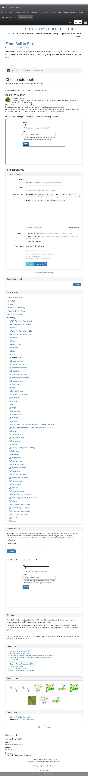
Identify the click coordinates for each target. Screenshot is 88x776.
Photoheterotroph (17, 461)
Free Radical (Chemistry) (19, 394)
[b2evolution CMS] (44, 726)
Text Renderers (74, 228)
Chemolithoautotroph (18, 364)
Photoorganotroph (17, 481)
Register (78, 22)
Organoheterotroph (17, 438)
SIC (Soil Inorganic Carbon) (20, 504)
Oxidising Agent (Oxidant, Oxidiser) (23, 448)
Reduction (14, 501)
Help (47, 770)
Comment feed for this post (44, 273)
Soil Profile (14, 518)
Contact (42, 770)
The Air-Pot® (56, 12)
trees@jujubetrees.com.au (14, 744)
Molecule (14, 421)
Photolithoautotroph (17, 464)
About (10, 12)
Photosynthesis (16, 484)
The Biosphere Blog (9, 17)
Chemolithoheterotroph (19, 368)
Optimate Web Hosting (47, 766)
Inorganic (14, 401)
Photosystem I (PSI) (16, 666)
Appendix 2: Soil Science (16, 311)
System (13, 521)
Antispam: (19, 246)
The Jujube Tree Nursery (10, 7)
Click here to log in (31, 183)
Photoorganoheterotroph (19, 478)
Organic (10, 66)
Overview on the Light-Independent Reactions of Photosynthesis (31, 655)
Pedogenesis (15, 451)
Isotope (13, 408)
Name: (21, 180)
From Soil (11, 301)
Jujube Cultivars (22, 12)
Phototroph (15, 488)
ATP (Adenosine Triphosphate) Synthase (23, 662)
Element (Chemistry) (18, 391)
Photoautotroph (16, 458)
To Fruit (10, 304)
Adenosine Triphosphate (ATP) (21, 334)
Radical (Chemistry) (17, 491)
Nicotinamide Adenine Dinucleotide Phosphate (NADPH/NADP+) (32, 428)
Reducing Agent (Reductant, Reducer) (24, 498)
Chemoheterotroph (17, 361)
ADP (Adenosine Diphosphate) (21, 321)
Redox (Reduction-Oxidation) (21, 494)
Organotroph (15, 441)
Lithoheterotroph (16, 414)
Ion (12, 404)
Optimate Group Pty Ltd (49, 759)
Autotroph (14, 348)
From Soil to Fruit (25, 17)
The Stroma (14, 660)
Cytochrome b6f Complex (18, 668)
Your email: (11, 543)
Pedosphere (15, 454)
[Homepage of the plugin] (36, 194)
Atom (13, 341)
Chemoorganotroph (17, 381)
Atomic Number (16, 344)
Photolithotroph (16, 471)
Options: (20, 233)
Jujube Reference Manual (73, 12)
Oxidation (14, 444)
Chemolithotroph (16, 371)
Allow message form (34, 236)
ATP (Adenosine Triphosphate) (21, 324)
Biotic (13, 351)
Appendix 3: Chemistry (16, 314)
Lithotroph (14, 418)
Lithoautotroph (16, 411)
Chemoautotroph (17, 358)
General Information (15, 297)
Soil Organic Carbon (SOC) (20, 514)
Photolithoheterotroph (18, 468)
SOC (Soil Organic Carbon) (20, 508)
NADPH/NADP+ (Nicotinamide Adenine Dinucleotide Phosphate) (32, 424)
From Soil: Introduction (23, 717)
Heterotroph (15, 398)
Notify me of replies (34, 241)
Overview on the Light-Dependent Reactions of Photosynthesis (31, 657)
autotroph (39, 83)
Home (3, 12)
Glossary (28, 70)
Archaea (14, 338)
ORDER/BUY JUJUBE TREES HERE (52, 29)
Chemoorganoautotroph (19, 374)
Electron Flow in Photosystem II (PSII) (22, 670)
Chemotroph (15, 384)
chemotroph (29, 83)
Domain (13, 388)
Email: (21, 187)
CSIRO (13, 354)
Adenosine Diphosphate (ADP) (21, 331)
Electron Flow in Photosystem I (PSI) (22, 664)
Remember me (33, 233)
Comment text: (18, 195)
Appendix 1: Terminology (16, 307)
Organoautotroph (17, 434)
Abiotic (13, 327)
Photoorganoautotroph (18, 474)
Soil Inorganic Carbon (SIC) (20, 511)
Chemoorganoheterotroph (20, 378)
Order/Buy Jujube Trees (39, 12)
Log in (70, 22)
